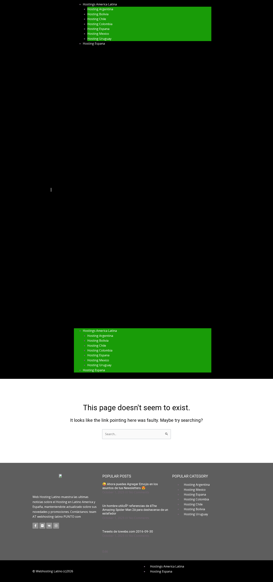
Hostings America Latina (100, 4)
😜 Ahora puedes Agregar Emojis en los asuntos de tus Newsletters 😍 (130, 486)
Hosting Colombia (99, 24)
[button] (142, 189)
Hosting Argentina (100, 9)
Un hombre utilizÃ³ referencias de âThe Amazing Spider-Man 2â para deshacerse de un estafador (135, 509)
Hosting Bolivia (97, 14)
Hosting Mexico (98, 34)
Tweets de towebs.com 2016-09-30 (127, 531)
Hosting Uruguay (99, 39)
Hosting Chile (96, 19)
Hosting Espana (98, 29)
